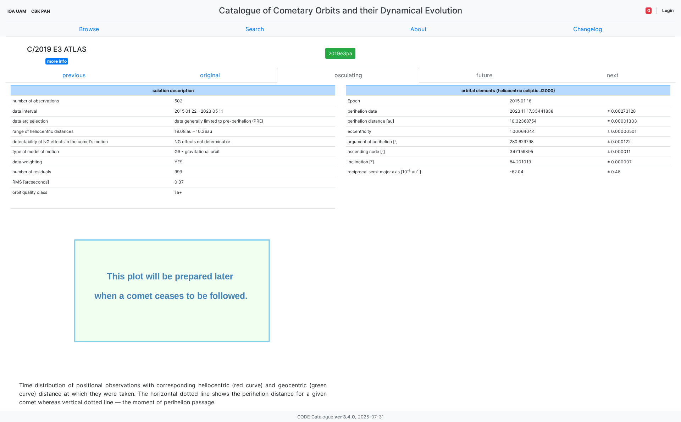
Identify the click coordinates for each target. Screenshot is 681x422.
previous (73, 75)
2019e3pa (340, 53)
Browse (89, 29)
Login (668, 10)
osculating (348, 75)
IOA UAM (16, 11)
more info (57, 61)
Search (254, 29)
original (210, 75)
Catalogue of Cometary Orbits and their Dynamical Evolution (340, 10)
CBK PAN (40, 11)
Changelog (587, 29)
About (418, 29)
